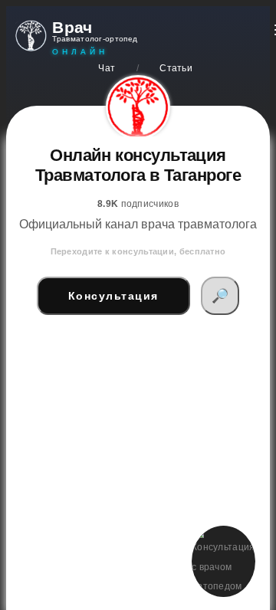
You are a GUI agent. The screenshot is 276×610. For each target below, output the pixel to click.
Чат (106, 68)
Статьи (175, 68)
